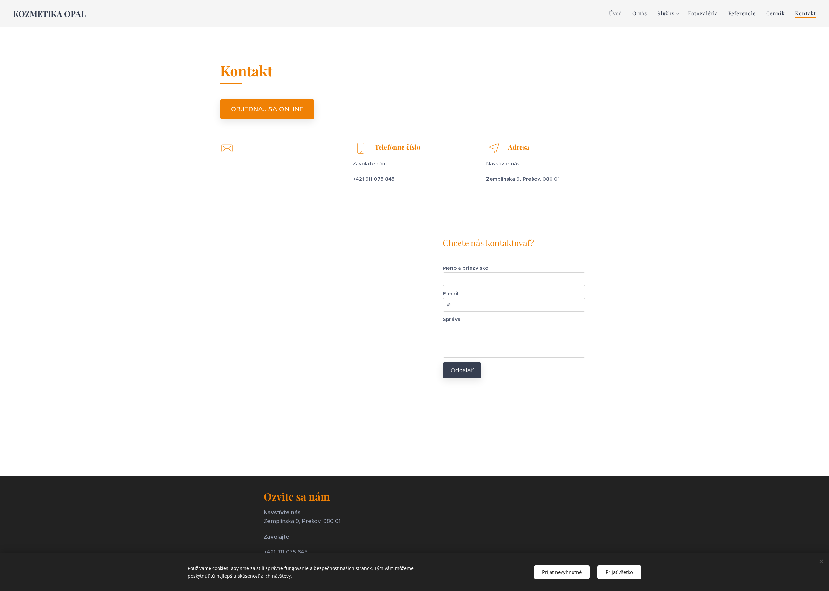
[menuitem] (617, 13)
